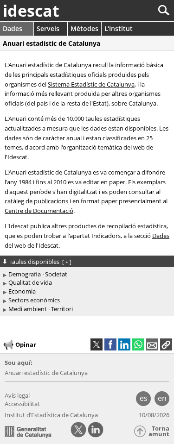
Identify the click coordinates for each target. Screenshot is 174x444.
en (162, 398)
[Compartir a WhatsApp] (138, 344)
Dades (12, 28)
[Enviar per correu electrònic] (152, 344)
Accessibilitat (22, 404)
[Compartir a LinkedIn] (124, 344)
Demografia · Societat (37, 274)
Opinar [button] (25, 344)
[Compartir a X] (96, 344)
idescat (31, 10)
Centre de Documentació (39, 210)
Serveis (48, 28)
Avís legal (17, 395)
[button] (166, 344)
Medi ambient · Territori (40, 309)
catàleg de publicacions (36, 201)
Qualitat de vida (30, 282)
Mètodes (84, 28)
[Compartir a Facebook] (110, 344)
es (144, 398)
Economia (22, 291)
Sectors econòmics (34, 300)
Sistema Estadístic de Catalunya (91, 84)
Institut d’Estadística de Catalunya (51, 415)
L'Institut (118, 28)
